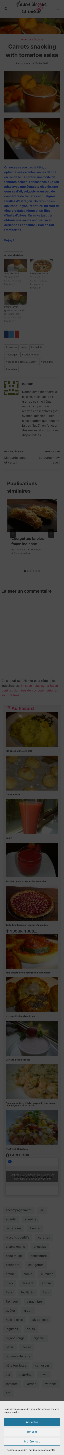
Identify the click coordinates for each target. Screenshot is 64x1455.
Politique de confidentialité (42, 1450)
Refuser (32, 1431)
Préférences (32, 1441)
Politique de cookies (17, 1450)
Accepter (32, 1422)
